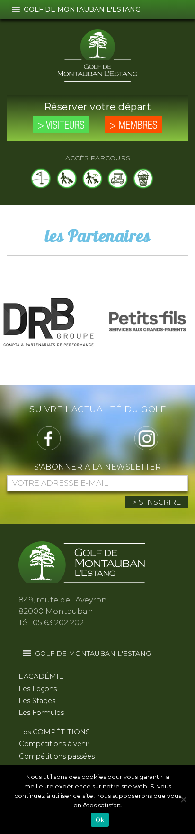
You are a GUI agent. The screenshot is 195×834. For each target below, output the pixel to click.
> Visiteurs (61, 125)
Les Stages (36, 700)
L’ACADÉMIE (40, 676)
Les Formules (41, 712)
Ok (100, 820)
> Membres (134, 125)
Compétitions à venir (54, 744)
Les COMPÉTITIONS (54, 732)
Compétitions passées (57, 756)
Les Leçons (37, 689)
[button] (82, 9)
